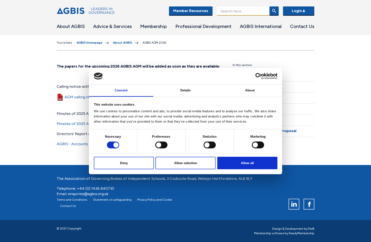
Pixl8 (311, 229)
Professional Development (203, 26)
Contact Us (302, 26)
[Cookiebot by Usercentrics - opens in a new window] (258, 76)
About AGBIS (71, 26)
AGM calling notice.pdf (84, 97)
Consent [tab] (121, 90)
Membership (153, 26)
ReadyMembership (301, 233)
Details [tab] (185, 90)
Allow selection (185, 163)
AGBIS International (261, 26)
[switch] (161, 145)
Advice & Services (112, 26)
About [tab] (250, 90)
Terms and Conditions (72, 200)
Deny (124, 163)
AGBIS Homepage (89, 43)
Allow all (247, 163)
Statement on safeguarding (112, 200)
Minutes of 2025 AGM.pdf (79, 123)
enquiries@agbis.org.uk (88, 193)
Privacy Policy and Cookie (154, 200)
